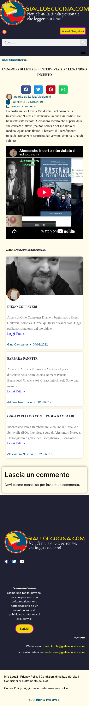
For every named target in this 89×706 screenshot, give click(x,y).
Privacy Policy (29, 676)
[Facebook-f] (6, 561)
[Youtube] (22, 561)
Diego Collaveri (22, 306)
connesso (31, 485)
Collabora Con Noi (24, 588)
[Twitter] (14, 561)
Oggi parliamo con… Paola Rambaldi (40, 416)
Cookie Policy (13, 688)
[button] (4, 32)
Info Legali (11, 676)
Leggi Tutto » (16, 333)
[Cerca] (83, 42)
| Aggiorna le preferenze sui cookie (45, 688)
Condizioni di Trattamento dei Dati (26, 681)
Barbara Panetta (22, 358)
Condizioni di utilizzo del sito (59, 676)
